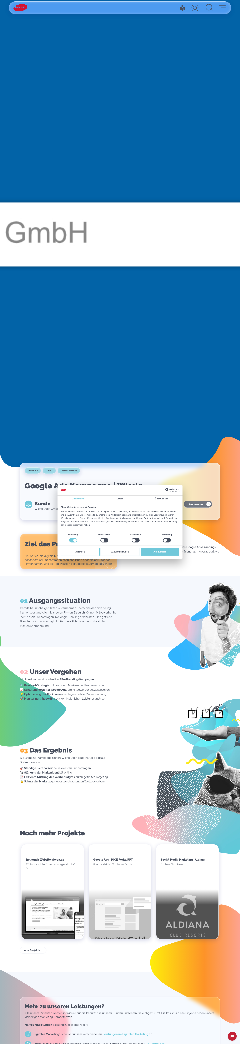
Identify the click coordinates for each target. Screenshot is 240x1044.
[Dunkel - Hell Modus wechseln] (195, 7)
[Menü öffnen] (222, 8)
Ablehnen (80, 552)
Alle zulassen (159, 552)
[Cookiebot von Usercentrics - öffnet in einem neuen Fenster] (167, 490)
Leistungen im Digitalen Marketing (125, 1034)
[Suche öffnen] (209, 7)
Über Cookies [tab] (161, 499)
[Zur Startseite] (20, 7)
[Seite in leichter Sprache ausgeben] (182, 8)
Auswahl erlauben (120, 552)
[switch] (104, 540)
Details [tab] (120, 499)
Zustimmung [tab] (78, 499)
